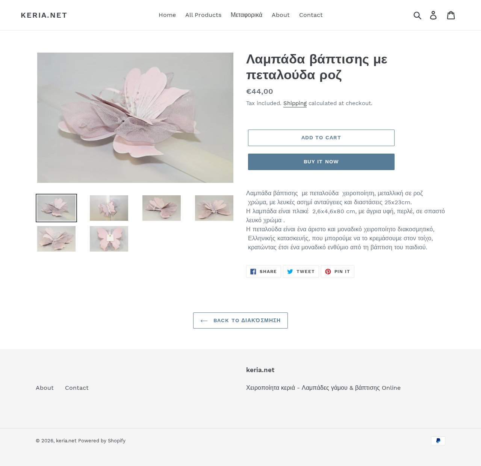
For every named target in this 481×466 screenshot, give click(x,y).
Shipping (295, 103)
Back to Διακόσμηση (246, 320)
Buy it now (321, 161)
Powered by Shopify (102, 440)
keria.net (44, 15)
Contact (77, 387)
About (45, 387)
